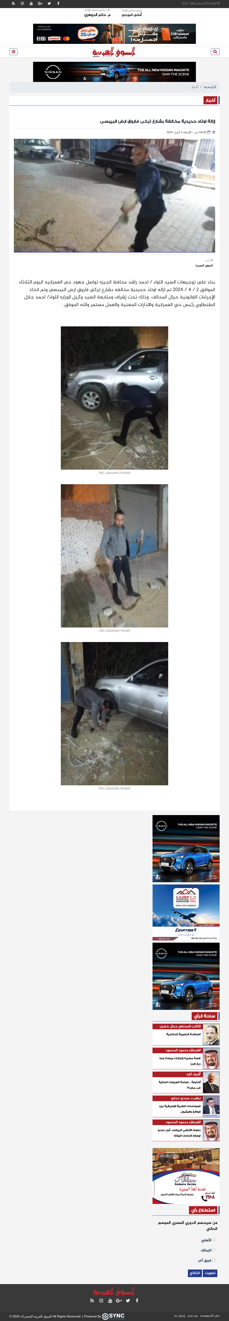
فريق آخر (205, 1260)
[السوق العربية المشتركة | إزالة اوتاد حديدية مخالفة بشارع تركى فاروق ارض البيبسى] (114, 51)
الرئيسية (210, 87)
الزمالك (206, 1250)
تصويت (210, 1273)
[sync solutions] (113, 1316)
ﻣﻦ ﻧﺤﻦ (192, 1315)
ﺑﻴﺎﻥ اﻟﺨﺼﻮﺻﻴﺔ (210, 1315)
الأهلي (206, 1240)
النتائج (195, 1273)
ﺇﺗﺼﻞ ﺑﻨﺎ (179, 1315)
